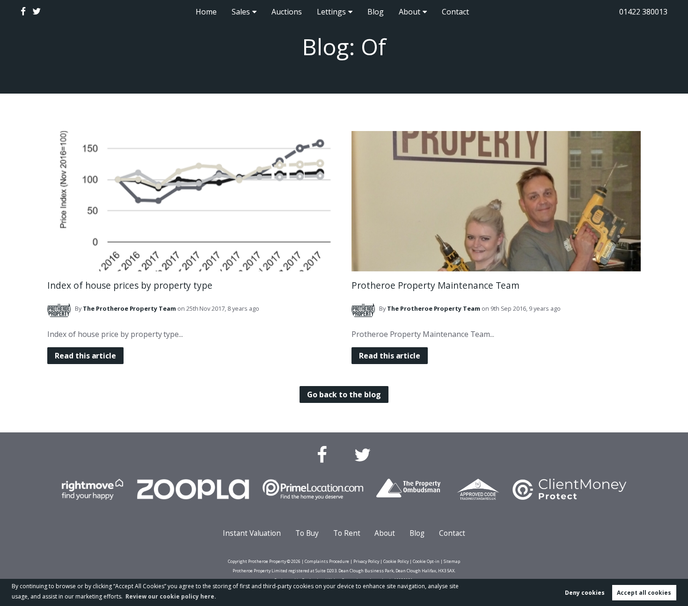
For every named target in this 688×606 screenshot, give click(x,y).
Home (206, 12)
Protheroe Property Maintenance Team (435, 285)
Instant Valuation (252, 533)
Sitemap (452, 561)
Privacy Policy (366, 561)
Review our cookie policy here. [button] (170, 596)
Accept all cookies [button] (644, 593)
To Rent (346, 533)
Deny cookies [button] (585, 593)
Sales (241, 12)
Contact (455, 12)
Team (129, 308)
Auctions (286, 12)
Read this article (85, 355)
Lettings (331, 12)
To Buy (307, 533)
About (409, 12)
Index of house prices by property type (129, 285)
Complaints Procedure (327, 561)
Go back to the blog (344, 394)
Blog (375, 12)
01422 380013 (643, 12)
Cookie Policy (396, 561)
